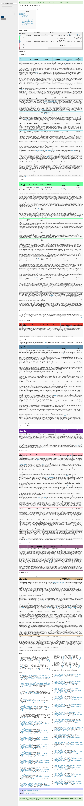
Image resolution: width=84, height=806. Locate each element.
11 (38, 187)
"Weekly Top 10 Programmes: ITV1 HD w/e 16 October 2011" (33, 741)
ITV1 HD (68, 184)
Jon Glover (57, 607)
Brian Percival (36, 62)
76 (62, 664)
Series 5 (37, 790)
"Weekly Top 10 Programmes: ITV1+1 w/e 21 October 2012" (65, 706)
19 (39, 660)
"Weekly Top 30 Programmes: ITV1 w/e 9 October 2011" (32, 732)
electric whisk (44, 464)
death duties (38, 459)
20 (49, 660)
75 (44, 447)
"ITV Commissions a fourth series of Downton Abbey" (63, 730)
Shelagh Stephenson (47, 113)
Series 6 (40, 790)
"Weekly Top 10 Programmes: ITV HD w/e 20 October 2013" (65, 779)
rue (63, 118)
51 (63, 657)
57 (62, 659)
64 (71, 413)
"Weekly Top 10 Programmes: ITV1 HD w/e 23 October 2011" (33, 748)
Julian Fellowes (44, 9)
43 (45, 342)
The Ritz (38, 497)
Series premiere (29, 34)
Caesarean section (27, 403)
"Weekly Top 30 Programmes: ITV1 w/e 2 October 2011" (32, 725)
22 (39, 661)
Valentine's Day (23, 464)
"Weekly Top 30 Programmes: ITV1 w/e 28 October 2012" (64, 712)
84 (62, 666)
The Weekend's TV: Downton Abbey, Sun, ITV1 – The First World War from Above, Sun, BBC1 (35, 696)
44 (34, 343)
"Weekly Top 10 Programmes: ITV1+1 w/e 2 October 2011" (32, 730)
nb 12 (65, 360)
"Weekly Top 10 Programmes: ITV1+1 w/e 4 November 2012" (65, 725)
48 (63, 656)
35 (24, 667)
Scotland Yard (39, 637)
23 (49, 661)
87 (62, 667)
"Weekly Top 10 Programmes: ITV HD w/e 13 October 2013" (65, 772)
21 (30, 661)
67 (80, 661)
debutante (73, 150)
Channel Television (39, 656)
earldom (74, 64)
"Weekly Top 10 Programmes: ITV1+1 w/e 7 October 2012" (65, 692)
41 (39, 669)
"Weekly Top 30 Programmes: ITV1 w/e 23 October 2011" (32, 746)
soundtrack (33, 791)
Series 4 (34, 790)
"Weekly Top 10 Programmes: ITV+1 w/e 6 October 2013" (64, 767)
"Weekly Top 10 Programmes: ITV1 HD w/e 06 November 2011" (33, 762)
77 (71, 664)
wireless (22, 607)
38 (49, 668)
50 (80, 656)
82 (70, 665)
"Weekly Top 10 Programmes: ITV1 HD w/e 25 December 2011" (33, 771)
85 (70, 666)
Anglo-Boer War (23, 89)
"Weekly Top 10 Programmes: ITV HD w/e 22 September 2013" (65, 751)
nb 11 (65, 349)
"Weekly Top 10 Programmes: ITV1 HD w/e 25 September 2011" (33, 721)
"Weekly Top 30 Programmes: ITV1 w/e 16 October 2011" (32, 739)
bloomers (49, 121)
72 (26, 436)
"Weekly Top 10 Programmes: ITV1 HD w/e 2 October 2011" (33, 728)
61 (71, 660)
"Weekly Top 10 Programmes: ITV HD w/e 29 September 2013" (65, 758)
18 (30, 660)
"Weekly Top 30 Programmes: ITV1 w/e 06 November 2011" (33, 760)
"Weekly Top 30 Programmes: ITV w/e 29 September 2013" (65, 756)
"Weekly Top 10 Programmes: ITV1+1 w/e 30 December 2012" (65, 742)
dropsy (25, 96)
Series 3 (31, 790)
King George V (48, 607)
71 (80, 663)
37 (39, 668)
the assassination (39, 150)
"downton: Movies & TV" (26, 686)
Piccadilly (26, 539)
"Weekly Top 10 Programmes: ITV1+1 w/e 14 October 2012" (65, 699)
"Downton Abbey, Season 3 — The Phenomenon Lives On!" (32, 778)
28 (39, 663)
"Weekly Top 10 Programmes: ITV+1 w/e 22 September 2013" (65, 753)
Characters (25, 793)
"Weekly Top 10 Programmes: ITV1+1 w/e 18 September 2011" (33, 707)
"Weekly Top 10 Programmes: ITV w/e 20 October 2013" (64, 776)
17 (65, 217)
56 (80, 658)
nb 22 (67, 475)
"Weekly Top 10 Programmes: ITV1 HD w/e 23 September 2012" (66, 676)
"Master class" (36, 693)
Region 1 (70, 34)
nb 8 (64, 277)
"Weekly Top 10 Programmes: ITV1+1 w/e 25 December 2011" (33, 774)
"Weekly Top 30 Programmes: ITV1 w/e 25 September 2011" (33, 718)
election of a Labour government (58, 582)
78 (79, 664)
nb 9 (64, 290)
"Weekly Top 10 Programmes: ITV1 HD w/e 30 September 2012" (66, 683)
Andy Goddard (35, 220)
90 (62, 668)
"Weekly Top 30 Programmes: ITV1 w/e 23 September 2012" (65, 674)
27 (30, 663)
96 (72, 575)
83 (79, 665)
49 (71, 656)
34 (41, 666)
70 (71, 663)
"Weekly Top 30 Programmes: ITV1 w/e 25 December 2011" (33, 769)
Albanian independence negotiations (50, 101)
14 (47, 659)
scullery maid (42, 109)
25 (39, 662)
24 (30, 662)
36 (30, 668)
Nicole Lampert (65, 729)
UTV (45, 656)
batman (36, 72)
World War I (26, 176)
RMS (37, 65)
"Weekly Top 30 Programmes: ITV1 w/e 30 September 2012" (65, 681)
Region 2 (61, 34)
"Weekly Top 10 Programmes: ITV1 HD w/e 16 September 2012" (33, 783)
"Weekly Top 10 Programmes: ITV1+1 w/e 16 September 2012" (33, 785)
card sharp (74, 480)
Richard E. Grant (44, 600)
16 (65, 187)
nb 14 (65, 379)
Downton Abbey (22, 7)
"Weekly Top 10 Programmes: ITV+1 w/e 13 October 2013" (65, 774)
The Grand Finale (44, 791)
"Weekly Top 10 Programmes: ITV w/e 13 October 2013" (64, 769)
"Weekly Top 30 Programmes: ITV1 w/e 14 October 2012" (64, 695)
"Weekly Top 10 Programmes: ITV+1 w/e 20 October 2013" (65, 781)
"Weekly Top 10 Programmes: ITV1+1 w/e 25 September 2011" (33, 723)
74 (43, 447)
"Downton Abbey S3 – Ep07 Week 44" (61, 708)
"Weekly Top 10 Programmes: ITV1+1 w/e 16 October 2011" (33, 744)
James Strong (35, 277)
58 (71, 659)
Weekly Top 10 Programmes (30, 692)
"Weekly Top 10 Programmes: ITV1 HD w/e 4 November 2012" (65, 722)
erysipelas (27, 119)
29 (49, 663)
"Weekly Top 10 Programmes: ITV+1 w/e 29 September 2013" (65, 760)
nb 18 (65, 415)
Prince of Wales (36, 555)
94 (70, 669)
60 (63, 660)
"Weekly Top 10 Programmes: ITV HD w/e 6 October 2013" (65, 765)
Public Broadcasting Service (76, 7)
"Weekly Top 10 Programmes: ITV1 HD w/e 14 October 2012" (65, 697)
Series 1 (25, 790)
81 (62, 665)
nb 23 (67, 485)
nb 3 (64, 208)
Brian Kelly (36, 112)
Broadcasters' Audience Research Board (28, 706)
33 (30, 666)
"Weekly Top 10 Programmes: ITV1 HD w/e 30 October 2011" (33, 755)
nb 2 (64, 186)
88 (70, 667)
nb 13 (65, 370)
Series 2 (28, 790)
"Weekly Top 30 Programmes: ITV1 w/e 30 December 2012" (65, 737)
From (2, 8)
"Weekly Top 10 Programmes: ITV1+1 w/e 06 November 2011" (33, 764)
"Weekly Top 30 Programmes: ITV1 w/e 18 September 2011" (33, 702)
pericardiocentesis (71, 94)
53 (80, 657)
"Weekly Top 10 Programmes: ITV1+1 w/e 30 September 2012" (65, 685)
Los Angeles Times (30, 712)
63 (70, 413)
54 (63, 658)
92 (78, 668)
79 (47, 463)
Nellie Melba (46, 477)
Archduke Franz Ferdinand (50, 150)
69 (63, 663)
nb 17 (65, 407)
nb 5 (64, 231)
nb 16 (65, 398)
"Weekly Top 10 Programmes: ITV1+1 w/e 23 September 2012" (65, 679)
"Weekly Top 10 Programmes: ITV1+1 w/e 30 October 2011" (33, 758)
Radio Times (64, 734)
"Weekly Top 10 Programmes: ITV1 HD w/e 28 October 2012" (65, 714)
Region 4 (78, 34)
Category (51, 795)
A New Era (37, 791)
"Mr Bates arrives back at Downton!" (60, 710)
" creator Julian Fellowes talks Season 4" (64, 735)
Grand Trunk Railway (67, 353)
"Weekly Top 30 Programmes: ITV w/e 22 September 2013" (65, 749)
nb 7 (64, 258)
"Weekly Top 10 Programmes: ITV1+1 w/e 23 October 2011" (33, 751)
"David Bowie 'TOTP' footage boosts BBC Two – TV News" (32, 767)
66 (71, 661)
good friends (76, 445)
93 (62, 669)
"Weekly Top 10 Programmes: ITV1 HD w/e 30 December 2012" (65, 739)
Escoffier (44, 497)
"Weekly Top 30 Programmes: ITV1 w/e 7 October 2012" (64, 688)
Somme (56, 189)
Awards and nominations (32, 793)
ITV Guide (25, 699)
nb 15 (65, 388)
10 (73, 192)
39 (81, 317)
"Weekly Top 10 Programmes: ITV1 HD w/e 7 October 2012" (65, 690)
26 (49, 662)
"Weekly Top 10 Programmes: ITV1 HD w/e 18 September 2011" (33, 705)
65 (63, 661)
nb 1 (25, 8)
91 (70, 668)
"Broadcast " (29, 709)
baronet (50, 561)
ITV (53, 7)
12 (30, 659)
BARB (67, 60)
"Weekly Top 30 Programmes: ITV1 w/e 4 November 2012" (64, 720)
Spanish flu (52, 295)
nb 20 (67, 456)
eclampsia (56, 395)
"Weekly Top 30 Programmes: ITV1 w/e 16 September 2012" (33, 781)
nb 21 (67, 467)
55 (71, 658)
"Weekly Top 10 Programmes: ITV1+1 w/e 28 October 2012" (65, 716)
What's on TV (70, 710)
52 (71, 657)
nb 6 (64, 239)
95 (78, 669)
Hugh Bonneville (64, 318)
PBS (63, 188)
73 (42, 447)
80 (58, 456)
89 (78, 667)
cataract (47, 156)
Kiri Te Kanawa (51, 477)
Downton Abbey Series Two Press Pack (34, 700)
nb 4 (64, 219)
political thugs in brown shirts (61, 565)
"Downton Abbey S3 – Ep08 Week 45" (61, 719)
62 (80, 660)
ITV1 (26, 656)
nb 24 (67, 495)
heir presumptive (68, 64)
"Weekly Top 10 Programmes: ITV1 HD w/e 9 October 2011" (33, 735)
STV (31, 657)
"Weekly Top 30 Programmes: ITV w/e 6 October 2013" (64, 762)
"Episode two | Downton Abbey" (27, 717)
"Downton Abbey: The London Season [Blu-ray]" (30, 687)
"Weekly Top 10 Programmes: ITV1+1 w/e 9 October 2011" (32, 737)
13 (39, 659)
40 (30, 669)
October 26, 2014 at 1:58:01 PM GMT (34, 799)
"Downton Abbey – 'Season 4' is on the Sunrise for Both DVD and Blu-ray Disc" (36, 690)
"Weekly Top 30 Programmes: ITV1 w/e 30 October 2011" (32, 753)
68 (29, 422)
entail (42, 67)
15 (48, 659)
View (2, 1)
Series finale (37, 34)
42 (49, 669)
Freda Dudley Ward (48, 555)
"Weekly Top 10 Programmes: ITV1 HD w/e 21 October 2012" (65, 704)
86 (79, 666)
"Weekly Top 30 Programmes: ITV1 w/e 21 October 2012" (64, 702)
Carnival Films (47, 7)
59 (79, 659)
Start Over (4, 18)
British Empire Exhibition (71, 607)
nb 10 (68, 326)
